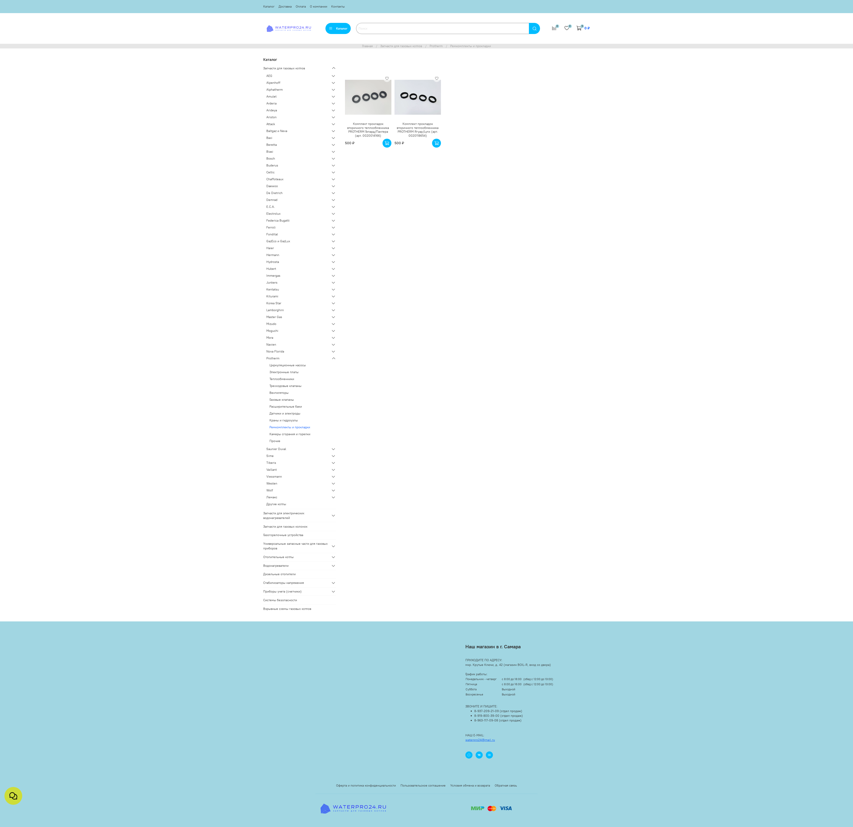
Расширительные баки (285, 406)
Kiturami (272, 296)
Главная (367, 46)
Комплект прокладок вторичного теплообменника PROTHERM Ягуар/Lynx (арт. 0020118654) (417, 130)
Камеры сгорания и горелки (289, 434)
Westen (271, 483)
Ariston (271, 117)
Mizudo (271, 324)
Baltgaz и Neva (276, 131)
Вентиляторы (279, 393)
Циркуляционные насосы (287, 365)
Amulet (271, 96)
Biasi (269, 152)
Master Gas (274, 317)
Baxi (269, 138)
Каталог (269, 6)
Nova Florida (275, 351)
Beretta (271, 145)
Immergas (273, 276)
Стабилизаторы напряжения (283, 583)
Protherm (436, 46)
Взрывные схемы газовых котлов (287, 609)
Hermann (272, 255)
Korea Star (273, 303)
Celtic (270, 172)
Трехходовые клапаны (285, 386)
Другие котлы (276, 504)
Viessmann (274, 477)
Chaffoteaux (274, 179)
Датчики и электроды (284, 413)
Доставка (285, 6)
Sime (270, 456)
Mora (269, 338)
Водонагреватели (276, 566)
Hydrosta (272, 262)
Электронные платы (284, 372)
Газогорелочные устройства (283, 535)
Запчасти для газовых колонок (285, 527)
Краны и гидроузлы (283, 420)
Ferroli (271, 227)
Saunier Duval (276, 449)
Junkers (271, 282)
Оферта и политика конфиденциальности (366, 785)
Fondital (272, 234)
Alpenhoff (273, 83)
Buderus (272, 165)
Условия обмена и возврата (470, 785)
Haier (270, 248)
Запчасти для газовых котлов (401, 46)
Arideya (271, 110)
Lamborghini (275, 310)
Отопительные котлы (278, 557)
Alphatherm (274, 90)
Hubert (271, 269)
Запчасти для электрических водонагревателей (283, 515)
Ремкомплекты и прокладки (289, 427)
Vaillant (271, 470)
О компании (318, 6)
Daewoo (272, 186)
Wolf (269, 490)
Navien (271, 344)
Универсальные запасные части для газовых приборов (295, 546)
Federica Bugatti (278, 220)
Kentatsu (272, 289)
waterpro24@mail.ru (480, 740)
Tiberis (271, 463)
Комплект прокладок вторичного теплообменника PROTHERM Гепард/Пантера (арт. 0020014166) (368, 130)
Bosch (270, 158)
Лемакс (271, 497)
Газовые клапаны (281, 400)
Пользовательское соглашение (423, 785)
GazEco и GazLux (278, 241)
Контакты (338, 6)
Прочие (274, 441)
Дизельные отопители (279, 574)
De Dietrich (274, 193)
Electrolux (273, 214)
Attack (270, 124)
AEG (269, 76)
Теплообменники (281, 379)
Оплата (301, 6)
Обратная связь (506, 785)
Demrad (271, 200)
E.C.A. (270, 207)
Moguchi (272, 331)
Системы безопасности (280, 600)
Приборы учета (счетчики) (282, 591)
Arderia (271, 103)
